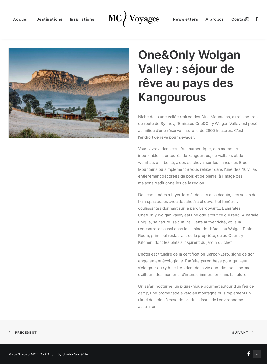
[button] (255, 19)
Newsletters (185, 19)
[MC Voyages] (133, 19)
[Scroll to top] (257, 353)
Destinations (49, 19)
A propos (214, 19)
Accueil (21, 19)
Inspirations (82, 19)
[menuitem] (255, 19)
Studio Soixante (75, 354)
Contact (239, 19)
